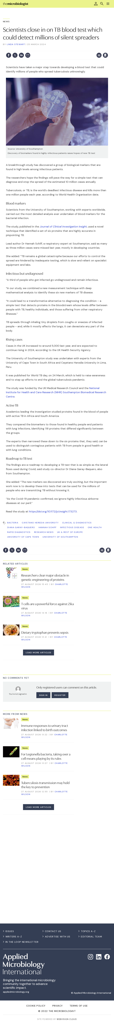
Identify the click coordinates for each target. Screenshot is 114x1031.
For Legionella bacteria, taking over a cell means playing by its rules (45, 756)
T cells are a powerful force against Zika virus (47, 605)
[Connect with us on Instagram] (90, 956)
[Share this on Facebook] (8, 55)
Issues (9, 931)
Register (59, 695)
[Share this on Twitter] (15, 55)
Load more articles (38, 652)
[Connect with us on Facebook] (107, 956)
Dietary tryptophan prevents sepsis (44, 632)
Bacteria (12, 522)
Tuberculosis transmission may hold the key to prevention (45, 784)
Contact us (53, 931)
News (6, 21)
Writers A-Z (13, 936)
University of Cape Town (23, 536)
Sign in (66, 49)
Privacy (57, 1005)
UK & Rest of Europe (70, 532)
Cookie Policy (36, 1005)
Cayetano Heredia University (40, 522)
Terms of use (79, 1005)
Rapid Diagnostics (19, 532)
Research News (44, 532)
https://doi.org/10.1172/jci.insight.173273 (53, 511)
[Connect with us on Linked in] (98, 956)
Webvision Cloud (67, 1019)
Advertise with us (57, 936)
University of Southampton (60, 536)
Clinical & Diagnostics (77, 522)
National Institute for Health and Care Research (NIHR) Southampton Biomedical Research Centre (56, 392)
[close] (108, 49)
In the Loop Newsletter (22, 941)
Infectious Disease (72, 527)
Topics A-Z (88, 931)
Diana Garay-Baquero (21, 527)
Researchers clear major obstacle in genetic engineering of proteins (45, 577)
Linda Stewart (16, 44)
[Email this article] (27, 55)
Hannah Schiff (48, 527)
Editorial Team (91, 936)
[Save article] (105, 55)
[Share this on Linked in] (21, 55)
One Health (95, 527)
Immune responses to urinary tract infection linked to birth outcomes (44, 727)
